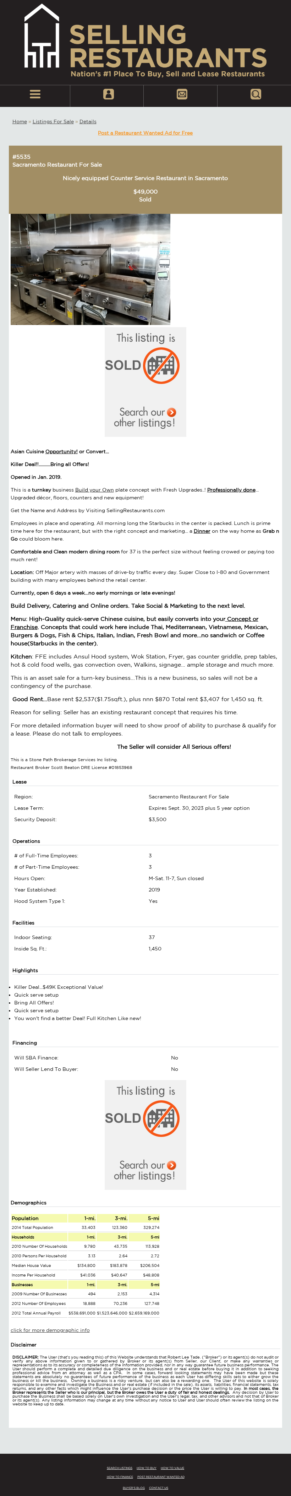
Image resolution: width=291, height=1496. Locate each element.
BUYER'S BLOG (134, 1488)
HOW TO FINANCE (120, 1477)
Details (88, 121)
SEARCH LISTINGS (119, 1468)
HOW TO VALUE (172, 1468)
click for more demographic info (50, 1330)
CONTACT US (158, 1488)
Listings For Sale (53, 121)
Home (19, 121)
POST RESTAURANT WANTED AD (161, 1477)
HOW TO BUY (147, 1468)
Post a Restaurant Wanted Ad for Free (145, 133)
